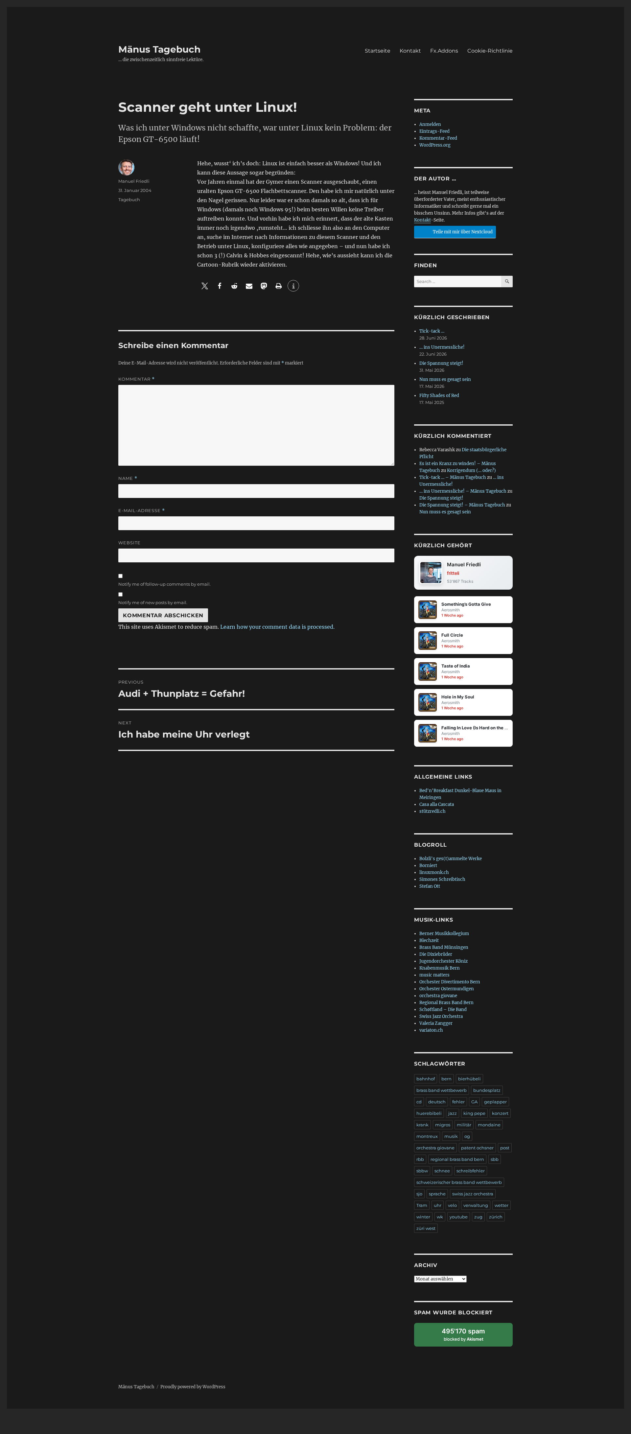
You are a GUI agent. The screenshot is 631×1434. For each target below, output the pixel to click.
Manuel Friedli (134, 181)
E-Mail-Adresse (141, 510)
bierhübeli (469, 1078)
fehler (458, 1101)
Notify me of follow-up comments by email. (164, 584)
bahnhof (425, 1078)
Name (127, 478)
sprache (437, 1193)
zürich (495, 1216)
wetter (501, 1205)
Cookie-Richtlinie (490, 51)
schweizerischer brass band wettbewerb (459, 1182)
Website (129, 542)
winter (423, 1216)
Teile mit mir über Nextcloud (462, 232)
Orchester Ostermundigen (446, 989)
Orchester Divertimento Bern (449, 982)
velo (452, 1205)
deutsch (437, 1101)
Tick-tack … (431, 331)
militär (464, 1124)
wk (440, 1216)
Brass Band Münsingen (443, 947)
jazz (452, 1113)
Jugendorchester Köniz (443, 961)
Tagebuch (129, 199)
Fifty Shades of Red (439, 395)
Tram (421, 1205)
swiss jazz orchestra (472, 1193)
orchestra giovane (438, 996)
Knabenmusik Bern (439, 968)
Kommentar (136, 379)
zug (478, 1216)
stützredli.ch (432, 811)
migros (442, 1124)
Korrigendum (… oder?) (471, 470)
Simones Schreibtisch (442, 879)
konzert (500, 1113)
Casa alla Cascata (436, 804)
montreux (427, 1136)
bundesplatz (487, 1090)
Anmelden (430, 124)
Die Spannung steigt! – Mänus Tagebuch (462, 505)
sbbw (422, 1170)
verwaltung (475, 1205)
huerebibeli (429, 1113)
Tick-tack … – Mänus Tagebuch (452, 477)
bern (446, 1078)
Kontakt (410, 51)
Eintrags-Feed (434, 131)
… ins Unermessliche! (442, 347)
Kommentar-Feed (438, 138)
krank (422, 1124)
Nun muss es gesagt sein (445, 379)
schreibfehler (470, 1170)
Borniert (428, 865)
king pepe (474, 1113)
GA (474, 1101)
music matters (434, 975)
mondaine (489, 1124)
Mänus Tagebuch (159, 49)
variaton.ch (431, 1030)
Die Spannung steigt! (441, 363)
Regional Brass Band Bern (446, 1002)
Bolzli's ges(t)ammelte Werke (450, 858)
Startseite (377, 51)
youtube (459, 1216)
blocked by (470, 1337)
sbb (495, 1159)
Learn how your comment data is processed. (277, 626)
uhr (437, 1205)
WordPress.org (435, 145)
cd (419, 1101)
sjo (419, 1193)
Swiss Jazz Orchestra (441, 1016)
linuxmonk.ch (434, 872)
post (504, 1147)
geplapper (495, 1101)
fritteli (453, 573)
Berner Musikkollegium (444, 933)
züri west (425, 1228)
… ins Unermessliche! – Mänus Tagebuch (462, 491)
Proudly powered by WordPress (192, 1387)
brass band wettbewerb (441, 1090)
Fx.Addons (444, 51)
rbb (420, 1159)
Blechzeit (429, 940)
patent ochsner (477, 1147)
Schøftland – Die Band (443, 1009)
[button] (204, 286)
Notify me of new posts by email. (152, 602)
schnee (442, 1170)
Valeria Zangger (436, 1023)
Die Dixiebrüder (435, 954)
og (467, 1136)
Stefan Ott (429, 886)
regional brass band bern (457, 1159)
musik (451, 1136)
